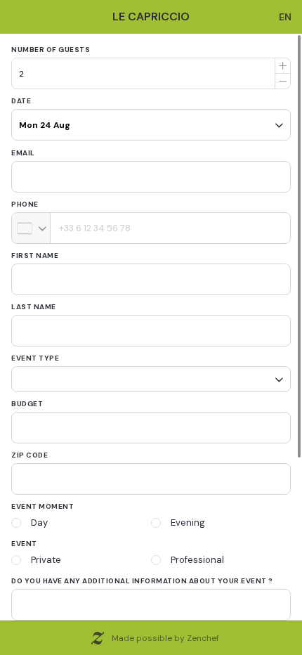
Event (24, 538)
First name (34, 255)
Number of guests (50, 49)
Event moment (42, 501)
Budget (27, 398)
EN (285, 17)
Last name (33, 306)
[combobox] (31, 228)
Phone (25, 204)
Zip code (29, 450)
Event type (35, 358)
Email (23, 152)
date (21, 100)
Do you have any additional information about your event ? (142, 576)
